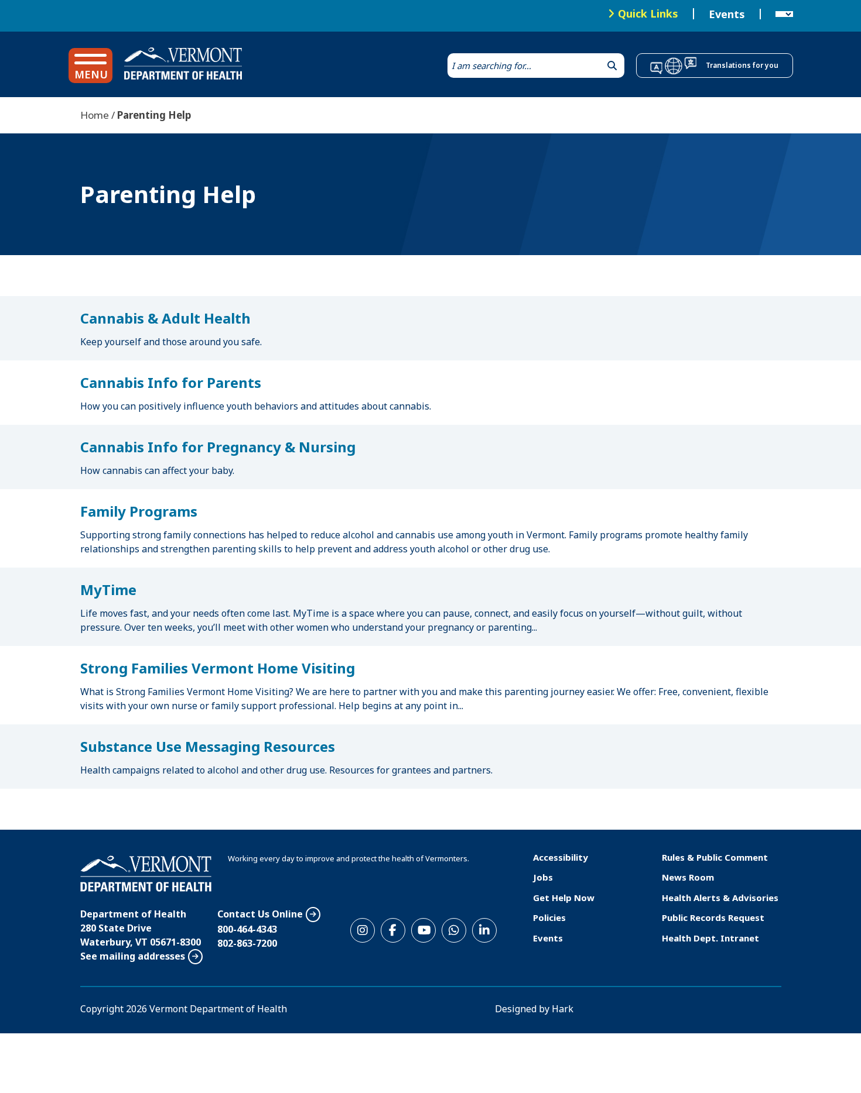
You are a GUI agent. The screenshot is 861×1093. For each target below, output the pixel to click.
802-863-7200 (247, 943)
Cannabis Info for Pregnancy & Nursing (218, 446)
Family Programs (138, 511)
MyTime (108, 589)
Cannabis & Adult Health (165, 318)
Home (94, 115)
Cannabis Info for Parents (170, 382)
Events (727, 14)
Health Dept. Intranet (710, 938)
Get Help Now (563, 897)
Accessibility (560, 857)
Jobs (543, 877)
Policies (549, 917)
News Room (688, 877)
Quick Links (648, 13)
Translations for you (742, 65)
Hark (562, 1008)
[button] (90, 65)
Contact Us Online (260, 914)
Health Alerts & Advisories (720, 897)
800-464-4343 (247, 929)
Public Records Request (713, 917)
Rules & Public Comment (715, 857)
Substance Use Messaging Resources (207, 746)
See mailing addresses (132, 956)
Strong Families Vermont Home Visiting (217, 668)
